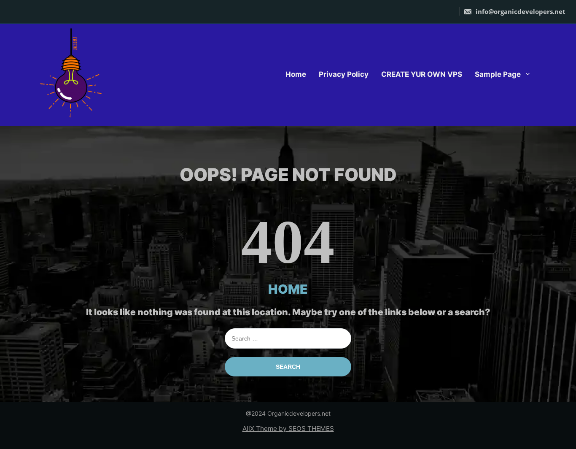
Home (295, 74)
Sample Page (498, 74)
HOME (288, 289)
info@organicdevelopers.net (519, 11)
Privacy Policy (344, 74)
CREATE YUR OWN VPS (421, 74)
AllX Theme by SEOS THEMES (288, 429)
